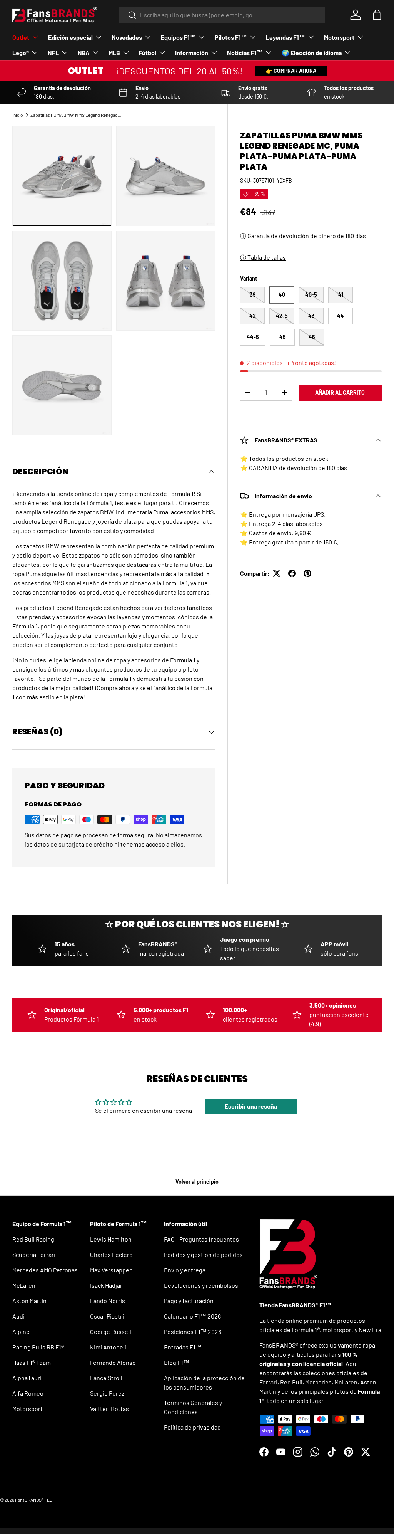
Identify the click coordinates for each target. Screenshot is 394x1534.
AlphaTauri (27, 1377)
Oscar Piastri (107, 1316)
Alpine (21, 1331)
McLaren (23, 1285)
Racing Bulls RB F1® (38, 1347)
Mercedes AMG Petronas (45, 1270)
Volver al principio (197, 1181)
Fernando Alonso (113, 1362)
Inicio (17, 115)
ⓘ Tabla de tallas (263, 257)
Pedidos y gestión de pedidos (203, 1254)
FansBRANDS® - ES (33, 1499)
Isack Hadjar (106, 1285)
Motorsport (27, 1408)
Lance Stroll (106, 1377)
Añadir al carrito (340, 392)
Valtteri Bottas (109, 1408)
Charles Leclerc (111, 1254)
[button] (377, 14)
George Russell (110, 1331)
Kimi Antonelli (109, 1347)
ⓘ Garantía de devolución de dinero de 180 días (303, 235)
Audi (18, 1316)
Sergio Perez (107, 1393)
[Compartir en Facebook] (292, 573)
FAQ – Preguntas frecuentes (201, 1239)
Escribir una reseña (251, 1106)
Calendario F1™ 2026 (192, 1316)
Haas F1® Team (31, 1362)
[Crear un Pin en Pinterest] (307, 573)
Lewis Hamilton (111, 1239)
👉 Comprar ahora (290, 70)
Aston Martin (29, 1300)
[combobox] (222, 15)
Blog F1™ (176, 1362)
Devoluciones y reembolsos (201, 1285)
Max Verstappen (111, 1270)
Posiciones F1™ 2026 (192, 1331)
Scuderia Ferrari (33, 1254)
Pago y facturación (189, 1300)
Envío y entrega (184, 1270)
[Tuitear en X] (276, 573)
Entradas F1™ (183, 1347)
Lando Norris (107, 1300)
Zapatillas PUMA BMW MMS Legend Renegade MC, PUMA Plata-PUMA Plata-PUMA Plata (76, 115)
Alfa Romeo (27, 1393)
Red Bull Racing (33, 1239)
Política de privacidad (192, 1427)
